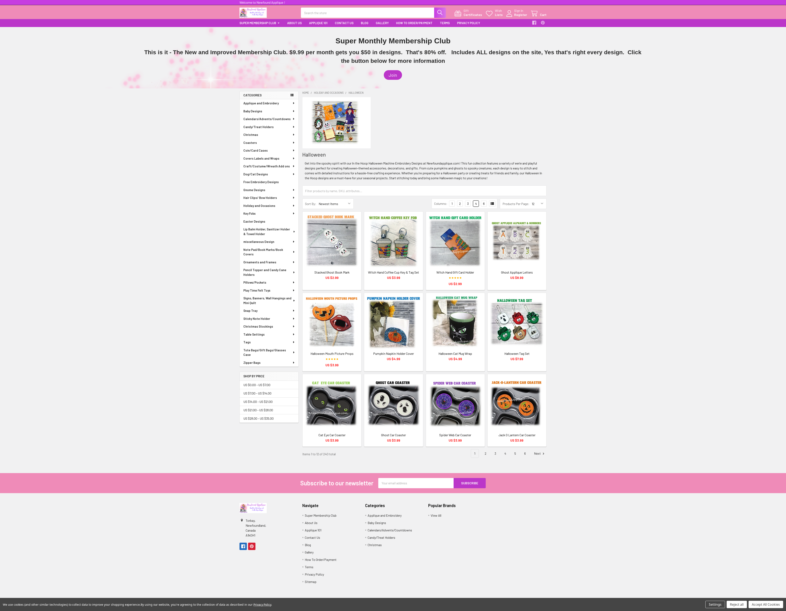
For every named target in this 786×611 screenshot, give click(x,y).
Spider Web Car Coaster (455, 435)
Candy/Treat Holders (258, 127)
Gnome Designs (254, 190)
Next (537, 453)
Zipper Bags (252, 362)
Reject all (737, 604)
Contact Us (344, 23)
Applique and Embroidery (261, 103)
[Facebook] (534, 22)
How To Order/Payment (414, 23)
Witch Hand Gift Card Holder (455, 272)
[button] (393, 75)
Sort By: (310, 204)
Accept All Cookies (766, 604)
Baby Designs (252, 111)
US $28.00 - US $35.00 (258, 418)
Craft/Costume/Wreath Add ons (266, 166)
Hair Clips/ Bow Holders (260, 198)
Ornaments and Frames (259, 262)
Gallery (382, 23)
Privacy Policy (468, 23)
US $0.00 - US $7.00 (256, 385)
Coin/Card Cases (255, 150)
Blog (364, 23)
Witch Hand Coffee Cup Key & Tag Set (393, 272)
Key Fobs (249, 213)
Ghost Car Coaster (393, 435)
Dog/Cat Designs (255, 174)
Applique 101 (318, 23)
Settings (715, 604)
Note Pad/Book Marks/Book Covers (263, 252)
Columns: (440, 203)
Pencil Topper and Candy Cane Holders (264, 272)
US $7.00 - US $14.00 (257, 393)
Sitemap (310, 582)
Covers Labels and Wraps (261, 158)
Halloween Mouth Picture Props (332, 353)
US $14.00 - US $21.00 (258, 402)
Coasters (250, 142)
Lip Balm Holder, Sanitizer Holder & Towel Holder (266, 231)
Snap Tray (250, 310)
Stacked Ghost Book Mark (332, 272)
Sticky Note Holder (256, 318)
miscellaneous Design (258, 241)
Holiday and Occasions (259, 205)
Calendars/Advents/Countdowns (267, 119)
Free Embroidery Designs (261, 182)
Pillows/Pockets (254, 282)
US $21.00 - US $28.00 (258, 410)
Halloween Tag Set (517, 353)
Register (520, 15)
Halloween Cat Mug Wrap (455, 353)
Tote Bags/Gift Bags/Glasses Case (264, 352)
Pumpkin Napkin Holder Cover (393, 353)
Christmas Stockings (258, 326)
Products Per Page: (516, 204)
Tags (247, 342)
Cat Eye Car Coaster (332, 435)
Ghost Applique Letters (517, 272)
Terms (445, 23)
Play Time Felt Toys (256, 290)
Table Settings (254, 334)
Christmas (250, 134)
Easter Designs (254, 221)
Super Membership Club (257, 23)
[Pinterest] (543, 22)
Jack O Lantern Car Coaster (516, 435)
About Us (294, 23)
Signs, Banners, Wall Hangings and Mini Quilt (267, 300)
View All (436, 515)
